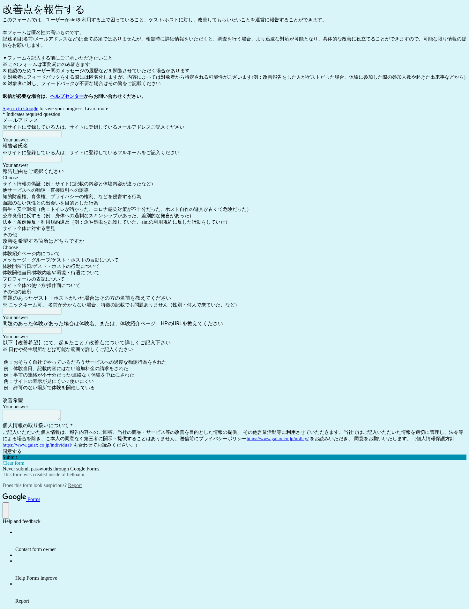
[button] (234, 457)
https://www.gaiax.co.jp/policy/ (278, 438)
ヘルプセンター (67, 96)
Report (75, 485)
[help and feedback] (6, 510)
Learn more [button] (96, 108)
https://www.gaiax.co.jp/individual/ (37, 445)
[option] (234, 178)
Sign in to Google (20, 108)
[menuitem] (240, 540)
